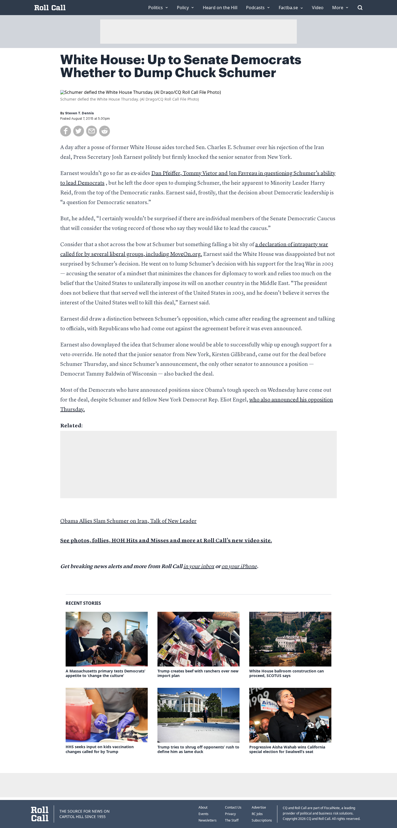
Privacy (230, 814)
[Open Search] (360, 7)
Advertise (259, 807)
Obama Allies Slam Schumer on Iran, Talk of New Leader (128, 521)
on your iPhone (239, 566)
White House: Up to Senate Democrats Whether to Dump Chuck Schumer (180, 66)
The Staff (231, 820)
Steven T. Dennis (79, 113)
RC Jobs (257, 814)
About (202, 807)
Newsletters (207, 820)
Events (203, 814)
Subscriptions (262, 820)
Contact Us (233, 807)
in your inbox (198, 566)
